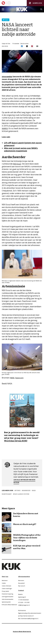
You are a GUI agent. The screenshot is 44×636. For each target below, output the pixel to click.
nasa (34, 490)
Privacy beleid (5, 591)
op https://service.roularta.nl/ (26, 616)
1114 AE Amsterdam (23, 600)
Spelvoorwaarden (6, 602)
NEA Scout (17, 164)
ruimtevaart (7, 494)
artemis (17, 490)
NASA (12, 378)
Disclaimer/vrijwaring (7, 594)
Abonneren (21, 580)
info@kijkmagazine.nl (24, 605)
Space (6, 20)
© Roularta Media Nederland (9, 604)
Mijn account (21, 586)
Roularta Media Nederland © (22, 631)
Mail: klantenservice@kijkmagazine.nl (28, 618)
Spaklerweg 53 (22, 597)
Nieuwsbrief (21, 583)
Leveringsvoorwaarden (7, 596)
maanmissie (26, 490)
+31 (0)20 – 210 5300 (23, 602)
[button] (35, 3)
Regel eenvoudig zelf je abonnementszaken (29, 613)
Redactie (20, 594)
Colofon (4, 583)
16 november (7, 76)
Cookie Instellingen (7, 588)
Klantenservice (22, 610)
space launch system (21, 494)
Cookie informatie (6, 586)
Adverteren (5, 580)
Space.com (19, 378)
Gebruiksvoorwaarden (7, 599)
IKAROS (5, 128)
